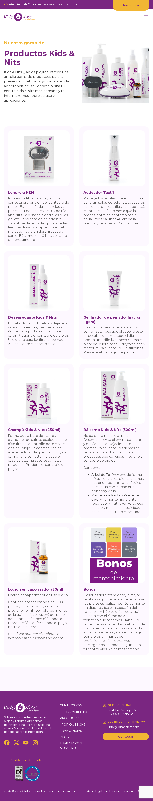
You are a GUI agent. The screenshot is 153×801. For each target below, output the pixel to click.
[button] (145, 17)
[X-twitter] (16, 742)
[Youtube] (26, 742)
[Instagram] (35, 742)
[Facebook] (7, 742)
